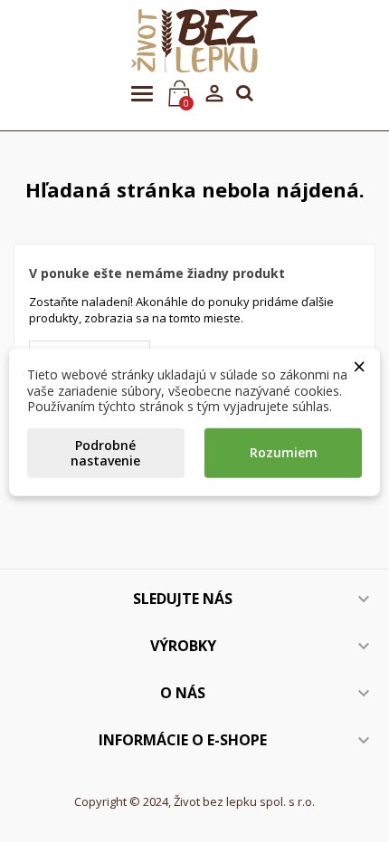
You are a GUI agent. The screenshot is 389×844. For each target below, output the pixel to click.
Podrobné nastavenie (105, 452)
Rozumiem (284, 452)
